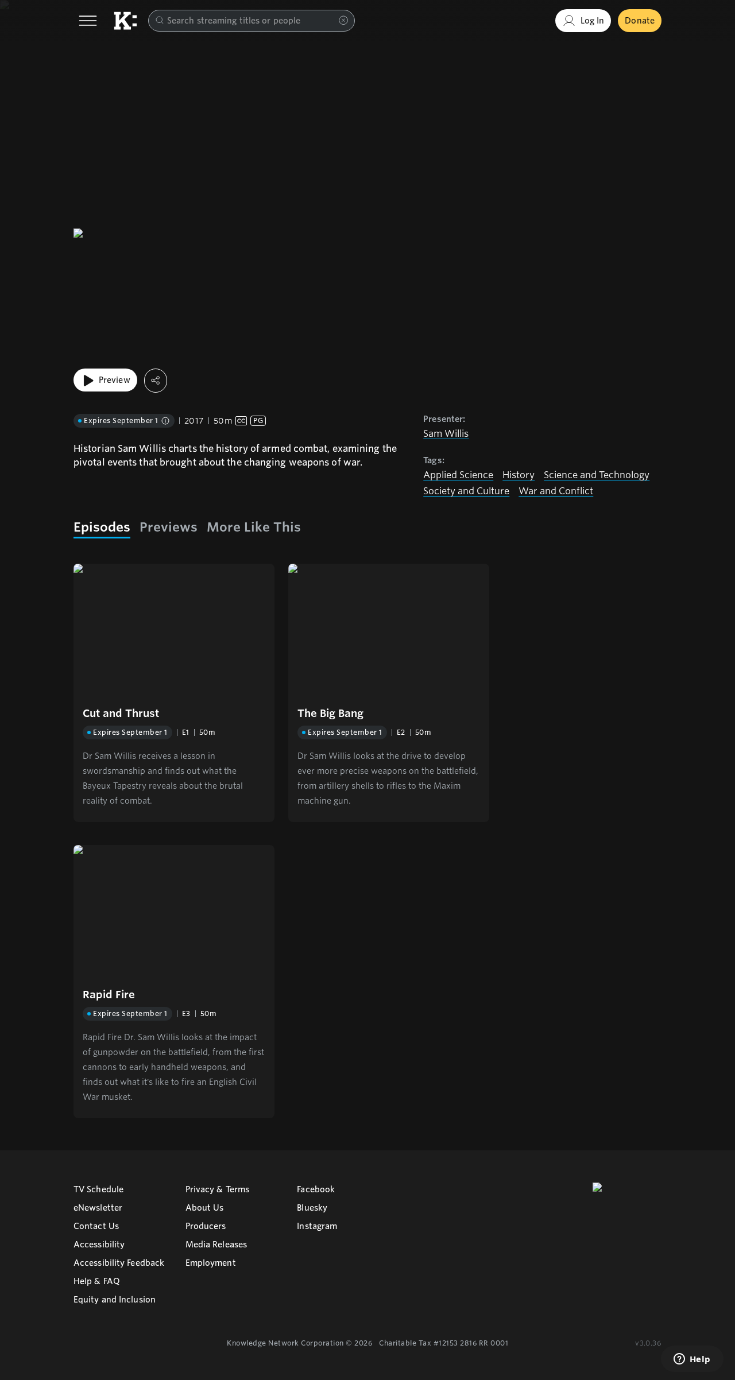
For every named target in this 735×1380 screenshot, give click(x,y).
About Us (204, 1207)
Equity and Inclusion (115, 1299)
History (518, 475)
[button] (174, 693)
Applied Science (458, 475)
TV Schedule (98, 1189)
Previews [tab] (169, 527)
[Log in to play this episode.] (173, 630)
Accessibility (99, 1244)
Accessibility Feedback (119, 1262)
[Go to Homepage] (125, 20)
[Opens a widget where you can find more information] (692, 1360)
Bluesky (312, 1207)
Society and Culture (466, 491)
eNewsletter (98, 1207)
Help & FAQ (97, 1281)
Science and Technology (596, 475)
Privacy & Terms (217, 1189)
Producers (205, 1226)
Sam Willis (446, 433)
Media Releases (216, 1244)
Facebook (316, 1189)
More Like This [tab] (254, 527)
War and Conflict (556, 491)
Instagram (317, 1226)
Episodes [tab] (102, 527)
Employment (210, 1262)
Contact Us (96, 1226)
